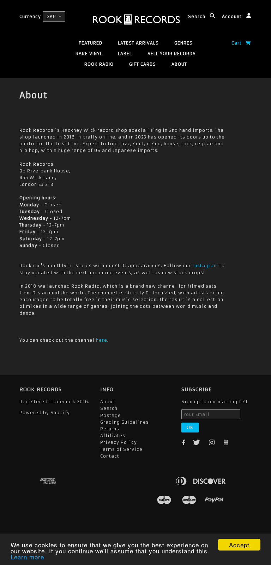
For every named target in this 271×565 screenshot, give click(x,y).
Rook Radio (99, 64)
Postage (110, 415)
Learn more (27, 556)
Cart (237, 43)
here (101, 340)
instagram (205, 265)
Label (125, 53)
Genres (183, 43)
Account (232, 16)
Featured (90, 43)
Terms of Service (121, 449)
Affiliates (112, 435)
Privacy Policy (118, 442)
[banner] (136, 19)
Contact (109, 456)
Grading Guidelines (124, 422)
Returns (109, 428)
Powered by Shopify (44, 412)
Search (197, 16)
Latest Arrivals (138, 43)
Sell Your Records (171, 53)
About (179, 64)
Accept (239, 544)
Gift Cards (142, 64)
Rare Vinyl (89, 53)
